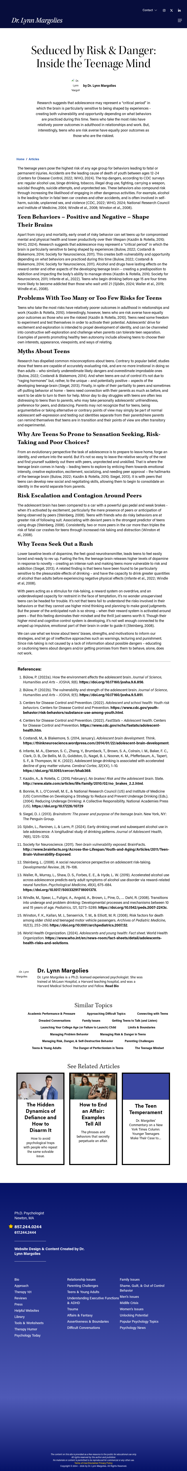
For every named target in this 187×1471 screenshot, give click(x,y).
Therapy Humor (25, 1329)
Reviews (20, 1298)
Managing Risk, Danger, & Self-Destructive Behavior (77, 1041)
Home (20, 159)
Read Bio (112, 986)
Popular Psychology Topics (139, 1321)
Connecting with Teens (152, 1013)
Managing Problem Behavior (69, 1034)
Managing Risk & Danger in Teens (123, 1034)
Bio (16, 1279)
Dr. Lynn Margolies (37, 20)
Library (19, 1316)
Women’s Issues (132, 1309)
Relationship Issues (81, 1279)
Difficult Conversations (83, 1327)
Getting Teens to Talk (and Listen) (134, 1020)
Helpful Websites (26, 1310)
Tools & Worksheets (29, 1323)
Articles (34, 159)
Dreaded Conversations (54, 1020)
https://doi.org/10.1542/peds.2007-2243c (132, 907)
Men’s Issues (129, 1296)
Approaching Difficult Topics (106, 1013)
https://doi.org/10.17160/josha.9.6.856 (111, 682)
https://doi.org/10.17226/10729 (57, 806)
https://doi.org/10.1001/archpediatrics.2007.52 (88, 925)
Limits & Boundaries (141, 1027)
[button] (180, 20)
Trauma (72, 1309)
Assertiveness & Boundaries (88, 1321)
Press (18, 1304)
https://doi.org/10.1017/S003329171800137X (59, 889)
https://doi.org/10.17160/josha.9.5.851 (111, 694)
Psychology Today (27, 1335)
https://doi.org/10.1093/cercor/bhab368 (57, 770)
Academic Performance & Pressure (51, 1013)
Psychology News (133, 1327)
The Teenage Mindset (149, 1048)
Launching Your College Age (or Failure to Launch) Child (78, 1027)
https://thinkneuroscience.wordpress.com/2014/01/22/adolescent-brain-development (96, 743)
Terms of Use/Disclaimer (86, 1463)
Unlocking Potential (134, 1315)
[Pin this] (6, 203)
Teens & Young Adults (46, 1048)
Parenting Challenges (139, 1041)
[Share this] (6, 170)
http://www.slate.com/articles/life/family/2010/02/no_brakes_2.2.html (83, 783)
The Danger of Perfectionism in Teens (98, 1048)
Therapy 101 (23, 1292)
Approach (21, 1285)
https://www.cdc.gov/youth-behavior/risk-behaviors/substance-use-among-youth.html (91, 710)
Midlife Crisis (129, 1303)
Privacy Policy (105, 1463)
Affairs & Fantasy (80, 1315)
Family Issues (91, 1020)
